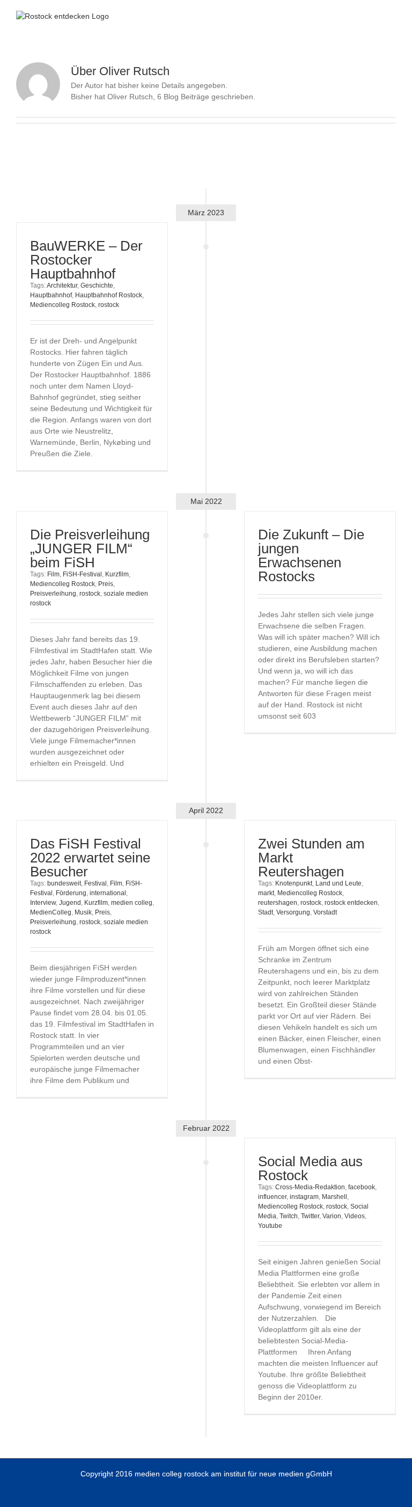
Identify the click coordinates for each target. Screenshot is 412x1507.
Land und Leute (338, 883)
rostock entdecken (351, 902)
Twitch (288, 1216)
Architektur (62, 285)
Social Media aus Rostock (310, 1168)
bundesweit (64, 883)
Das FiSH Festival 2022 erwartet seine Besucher (90, 858)
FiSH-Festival (82, 574)
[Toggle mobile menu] (391, 16)
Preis (105, 584)
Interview (43, 902)
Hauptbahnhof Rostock (108, 295)
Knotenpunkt (293, 883)
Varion (331, 1216)
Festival (95, 883)
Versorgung (293, 912)
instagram (304, 1197)
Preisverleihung (53, 593)
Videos (354, 1216)
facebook (361, 1187)
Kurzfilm (117, 574)
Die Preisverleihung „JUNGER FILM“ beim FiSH (90, 548)
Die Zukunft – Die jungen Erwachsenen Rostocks (311, 555)
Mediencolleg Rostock (62, 305)
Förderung (71, 893)
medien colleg (131, 902)
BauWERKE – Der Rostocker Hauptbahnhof (86, 260)
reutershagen (277, 902)
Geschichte (96, 285)
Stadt (265, 912)
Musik (83, 912)
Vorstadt (325, 912)
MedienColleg (50, 912)
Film (53, 574)
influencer (272, 1197)
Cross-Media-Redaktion (310, 1187)
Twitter (310, 1216)
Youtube (270, 1226)
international (108, 893)
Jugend (70, 902)
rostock (108, 305)
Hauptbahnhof (51, 295)
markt (266, 893)
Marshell (334, 1197)
